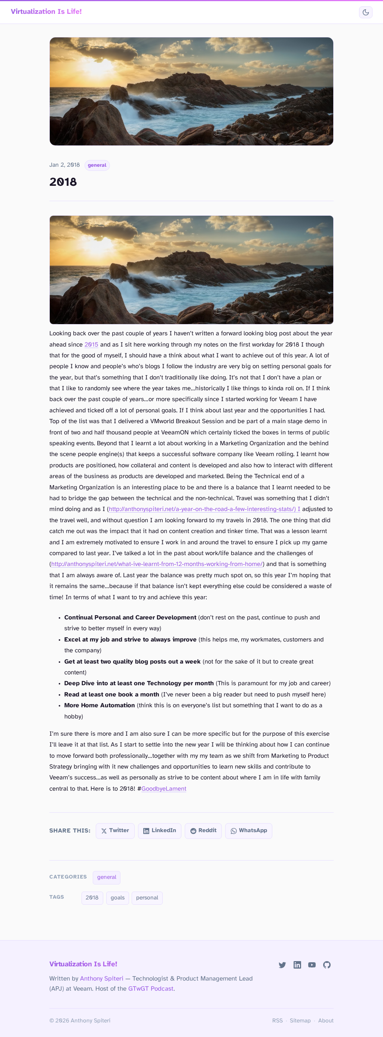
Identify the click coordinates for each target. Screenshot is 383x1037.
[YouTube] (312, 965)
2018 (92, 898)
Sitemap (300, 1021)
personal (147, 898)
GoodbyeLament (163, 789)
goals (118, 898)
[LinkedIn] (297, 965)
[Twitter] (282, 965)
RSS (277, 1021)
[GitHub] (327, 965)
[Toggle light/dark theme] (365, 12)
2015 (91, 345)
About (326, 1021)
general (97, 165)
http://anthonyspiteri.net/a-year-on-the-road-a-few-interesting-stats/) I (204, 509)
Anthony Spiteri (101, 978)
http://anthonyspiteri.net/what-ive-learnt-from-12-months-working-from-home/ (157, 564)
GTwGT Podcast (151, 988)
